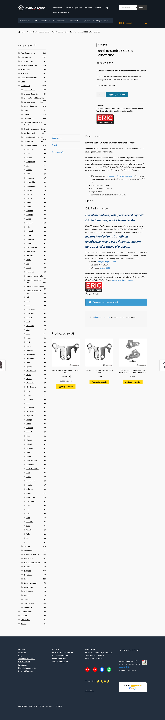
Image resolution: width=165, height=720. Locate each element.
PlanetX (29, 440)
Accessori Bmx (29, 90)
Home (23, 32)
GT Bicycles (30, 309)
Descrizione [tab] (56, 138)
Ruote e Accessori (30, 583)
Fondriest (30, 272)
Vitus (28, 526)
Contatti (98, 8)
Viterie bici (28, 607)
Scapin (29, 485)
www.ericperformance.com (122, 280)
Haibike (29, 317)
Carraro (29, 194)
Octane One (30, 411)
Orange (29, 420)
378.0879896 (105, 268)
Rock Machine (31, 460)
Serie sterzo (28, 591)
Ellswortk (29, 255)
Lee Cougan (30, 354)
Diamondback (31, 247)
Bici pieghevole (29, 102)
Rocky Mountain (32, 469)
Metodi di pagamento (74, 8)
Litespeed (30, 358)
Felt (27, 264)
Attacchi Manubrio (31, 94)
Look (28, 362)
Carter (26, 110)
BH (27, 166)
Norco (28, 395)
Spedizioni (22, 665)
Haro (28, 322)
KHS (27, 330)
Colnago (29, 215)
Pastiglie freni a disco (32, 562)
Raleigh (29, 444)
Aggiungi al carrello (117, 94)
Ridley (28, 456)
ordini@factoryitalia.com (106, 261)
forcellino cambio (113, 111)
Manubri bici (28, 550)
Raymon (29, 448)
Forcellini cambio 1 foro (35, 276)
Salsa (28, 477)
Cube (28, 227)
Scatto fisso (25, 620)
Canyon (29, 190)
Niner (28, 391)
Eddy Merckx (31, 251)
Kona (28, 334)
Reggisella (28, 575)
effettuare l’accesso (102, 317)
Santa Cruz (30, 481)
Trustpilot (89, 690)
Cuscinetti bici (29, 133)
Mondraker (30, 383)
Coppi (28, 219)
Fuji (27, 297)
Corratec (29, 223)
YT (27, 542)
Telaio (26, 599)
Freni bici (27, 546)
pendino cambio (126, 111)
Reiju (28, 452)
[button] (133, 687)
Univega (29, 522)
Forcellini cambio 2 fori (60, 32)
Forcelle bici (28, 141)
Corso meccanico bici (61, 13)
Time (28, 513)
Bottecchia (30, 182)
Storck (28, 505)
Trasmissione (29, 603)
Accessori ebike (27, 61)
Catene (26, 114)
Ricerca (142, 7)
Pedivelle (27, 566)
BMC (28, 174)
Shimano (27, 595)
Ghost (28, 301)
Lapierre (29, 350)
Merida (29, 379)
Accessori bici (43, 21)
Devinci (29, 243)
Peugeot (29, 428)
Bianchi (29, 170)
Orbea (28, 424)
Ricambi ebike (60, 21)
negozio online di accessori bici (120, 176)
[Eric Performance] (105, 119)
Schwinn (29, 489)
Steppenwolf (31, 501)
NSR (27, 403)
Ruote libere (28, 587)
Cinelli (28, 206)
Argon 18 (29, 149)
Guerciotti (30, 313)
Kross (28, 338)
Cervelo (107, 108)
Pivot (28, 436)
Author (29, 157)
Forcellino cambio (44, 32)
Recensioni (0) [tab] (58, 152)
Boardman (30, 178)
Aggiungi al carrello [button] (65, 387)
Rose (28, 473)
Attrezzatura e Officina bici (34, 98)
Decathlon (30, 239)
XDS (27, 538)
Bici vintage (25, 69)
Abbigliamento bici (28, 53)
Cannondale (31, 186)
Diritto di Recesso (25, 671)
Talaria (23, 624)
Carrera (29, 198)
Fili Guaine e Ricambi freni (33, 137)
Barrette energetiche (29, 65)
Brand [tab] (54, 145)
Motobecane (31, 387)
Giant (28, 305)
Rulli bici (24, 615)
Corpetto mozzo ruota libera (34, 129)
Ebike (89, 21)
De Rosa (29, 235)
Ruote (26, 579)
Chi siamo (88, 8)
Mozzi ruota (28, 558)
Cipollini (29, 211)
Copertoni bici (29, 118)
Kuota (28, 346)
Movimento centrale (31, 554)
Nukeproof (30, 407)
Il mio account (58, 8)
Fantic (28, 260)
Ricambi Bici (26, 21)
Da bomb (29, 231)
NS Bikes (29, 399)
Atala (28, 153)
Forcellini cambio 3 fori (35, 286)
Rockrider (30, 464)
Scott (28, 493)
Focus (28, 268)
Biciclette (75, 21)
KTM (28, 342)
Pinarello (29, 432)
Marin (28, 375)
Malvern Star (31, 371)
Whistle (29, 530)
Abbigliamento (100, 21)
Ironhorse (30, 326)
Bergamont (30, 162)
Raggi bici (27, 571)
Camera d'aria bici (30, 106)
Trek (28, 518)
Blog (106, 8)
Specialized (30, 497)
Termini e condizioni (26, 658)
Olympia (29, 415)
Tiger (28, 509)
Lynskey (29, 366)
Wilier (28, 534)
